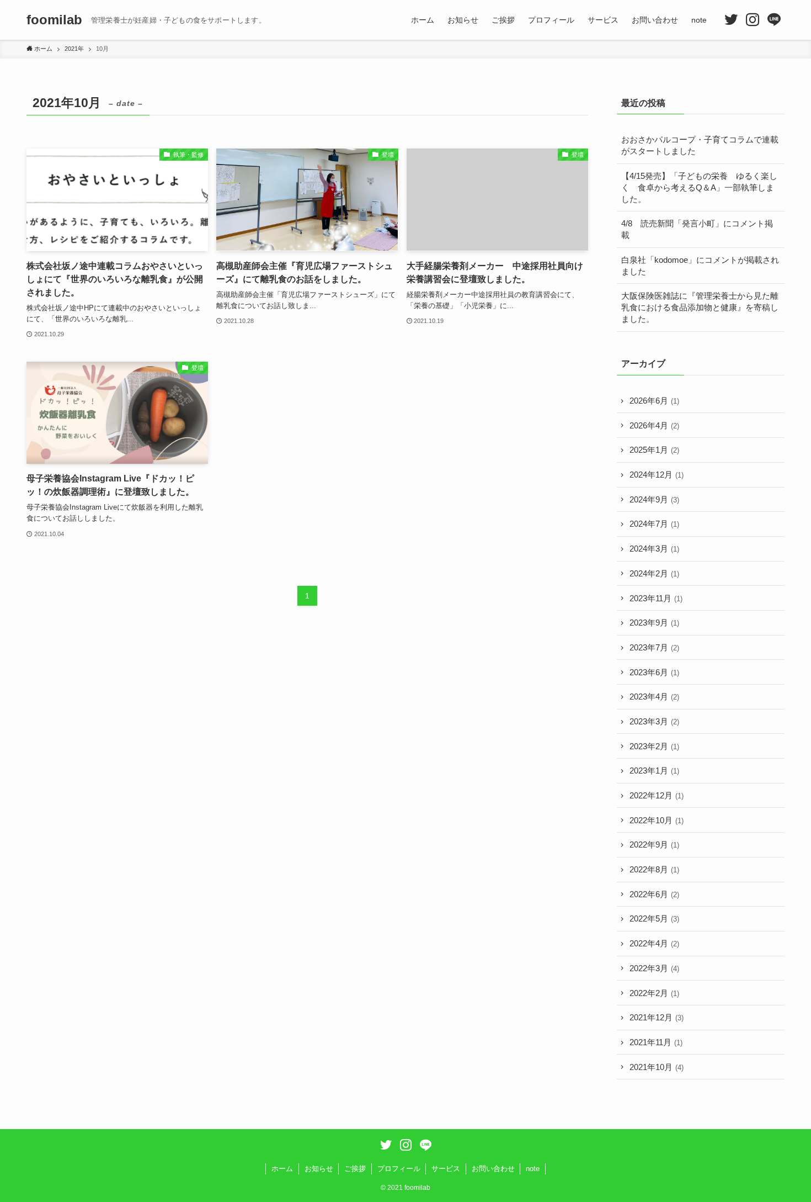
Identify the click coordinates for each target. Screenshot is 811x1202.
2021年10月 (656, 1067)
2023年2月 (654, 746)
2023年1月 (654, 770)
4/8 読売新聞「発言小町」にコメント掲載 (697, 229)
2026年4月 (654, 425)
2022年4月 (654, 943)
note (533, 1168)
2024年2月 (654, 573)
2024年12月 (656, 474)
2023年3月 (654, 721)
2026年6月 (654, 400)
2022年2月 (654, 993)
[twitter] (731, 20)
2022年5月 (654, 918)
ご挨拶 (355, 1168)
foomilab (54, 20)
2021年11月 (655, 1042)
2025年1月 (654, 449)
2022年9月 (654, 844)
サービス (445, 1168)
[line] (774, 20)
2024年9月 (654, 499)
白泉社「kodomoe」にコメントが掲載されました (700, 265)
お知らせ (319, 1168)
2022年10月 (656, 820)
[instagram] (752, 20)
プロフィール (398, 1168)
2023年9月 (654, 622)
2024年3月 (654, 548)
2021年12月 (656, 1017)
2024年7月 (654, 523)
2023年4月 (654, 696)
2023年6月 (654, 672)
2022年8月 (654, 869)
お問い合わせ (493, 1168)
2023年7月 (654, 647)
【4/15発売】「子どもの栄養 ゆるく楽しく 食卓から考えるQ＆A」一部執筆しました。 (699, 187)
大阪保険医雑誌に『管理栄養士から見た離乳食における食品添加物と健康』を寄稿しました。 (699, 307)
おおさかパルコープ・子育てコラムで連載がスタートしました (699, 145)
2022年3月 (654, 968)
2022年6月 (654, 894)
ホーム (282, 1168)
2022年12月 (656, 795)
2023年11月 (655, 598)
